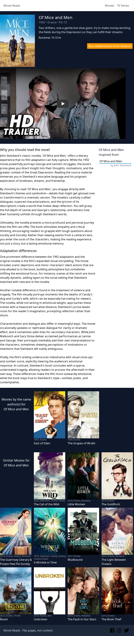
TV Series (123, 5)
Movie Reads (11, 5)
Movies (109, 5)
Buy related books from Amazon (109, 46)
